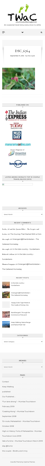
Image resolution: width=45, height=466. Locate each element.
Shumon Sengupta (8, 264)
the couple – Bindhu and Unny (14, 451)
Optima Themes (29, 462)
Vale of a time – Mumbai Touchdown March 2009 (22, 441)
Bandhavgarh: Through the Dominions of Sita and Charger (20, 314)
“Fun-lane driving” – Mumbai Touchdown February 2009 (19, 404)
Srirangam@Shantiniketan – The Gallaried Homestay (21, 294)
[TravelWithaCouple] (22, 13)
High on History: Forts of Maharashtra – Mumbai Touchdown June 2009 (22, 433)
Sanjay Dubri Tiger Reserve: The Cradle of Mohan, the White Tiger (20, 304)
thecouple (31, 56)
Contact (5, 382)
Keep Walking (8, 387)
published (6, 392)
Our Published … (9, 397)
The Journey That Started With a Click (25, 234)
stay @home (7, 446)
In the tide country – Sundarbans (26, 249)
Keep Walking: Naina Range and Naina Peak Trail (20, 323)
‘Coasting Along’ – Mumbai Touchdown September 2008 (18, 413)
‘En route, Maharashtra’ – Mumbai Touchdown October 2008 (21, 423)
